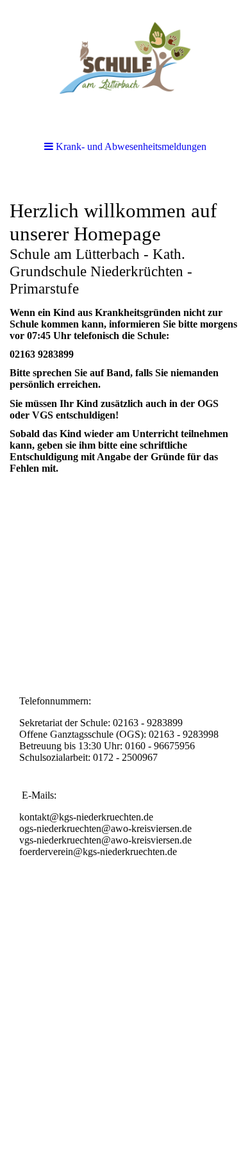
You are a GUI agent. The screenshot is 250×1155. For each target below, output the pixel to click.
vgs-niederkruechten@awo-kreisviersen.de (105, 840)
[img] (125, 64)
